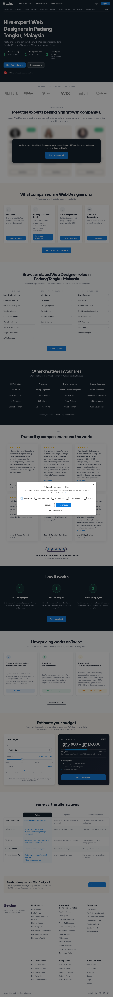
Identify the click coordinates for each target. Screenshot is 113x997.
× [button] (93, 484)
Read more (68, 493)
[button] (56, 510)
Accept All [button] (64, 505)
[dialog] (56, 498)
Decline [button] (48, 505)
